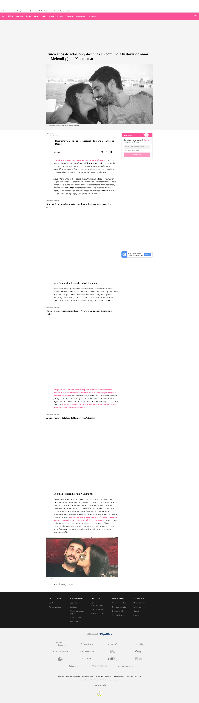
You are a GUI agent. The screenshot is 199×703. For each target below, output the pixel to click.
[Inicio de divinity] (3, 16)
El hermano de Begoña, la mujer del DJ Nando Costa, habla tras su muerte (54, 11)
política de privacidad (135, 150)
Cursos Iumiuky (118, 611)
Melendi (70, 584)
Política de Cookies (118, 676)
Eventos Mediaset (98, 609)
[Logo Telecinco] (86, 644)
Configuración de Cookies (103, 676)
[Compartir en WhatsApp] (102, 152)
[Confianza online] (99, 695)
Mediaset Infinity (139, 603)
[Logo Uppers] (86, 658)
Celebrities (53, 603)
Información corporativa (73, 676)
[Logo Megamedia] (100, 685)
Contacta (73, 607)
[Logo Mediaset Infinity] (61, 644)
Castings (73, 603)
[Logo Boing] (112, 651)
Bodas (10, 16)
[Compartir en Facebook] (116, 152)
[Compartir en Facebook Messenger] (111, 152)
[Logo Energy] (138, 651)
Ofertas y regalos (119, 603)
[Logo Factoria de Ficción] (86, 651)
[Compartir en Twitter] (106, 152)
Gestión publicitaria (131, 676)
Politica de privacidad (87, 676)
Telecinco (137, 607)
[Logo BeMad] (60, 658)
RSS (140, 676)
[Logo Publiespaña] (99, 666)
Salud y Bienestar (119, 615)
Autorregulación (76, 621)
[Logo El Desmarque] (60, 651)
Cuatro (136, 611)
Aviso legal (61, 676)
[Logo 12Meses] (138, 658)
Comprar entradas (119, 607)
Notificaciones (75, 617)
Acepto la (133, 150)
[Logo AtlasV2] (73, 666)
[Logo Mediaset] (99, 635)
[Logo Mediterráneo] (125, 666)
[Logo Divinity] (138, 644)
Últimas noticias (55, 607)
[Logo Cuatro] (112, 644)
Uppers (136, 615)
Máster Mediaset (97, 613)
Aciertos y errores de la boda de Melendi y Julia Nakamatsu (70, 418)
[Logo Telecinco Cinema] (112, 659)
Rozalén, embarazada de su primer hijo (15, 11)
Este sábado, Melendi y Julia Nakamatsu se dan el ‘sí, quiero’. (80, 160)
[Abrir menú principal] (195, 16)
